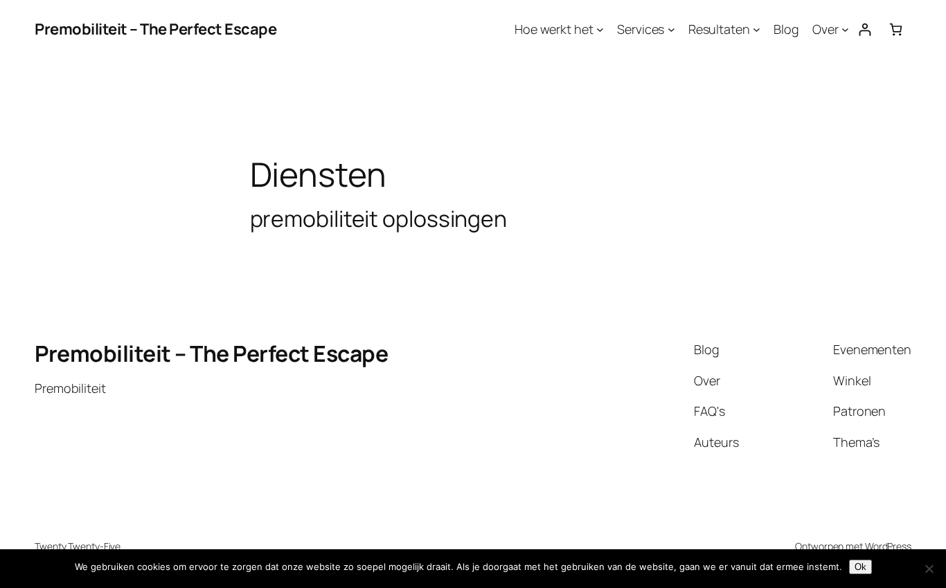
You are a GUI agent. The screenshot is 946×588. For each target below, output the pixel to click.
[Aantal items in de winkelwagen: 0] (895, 29)
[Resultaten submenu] (756, 29)
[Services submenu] (671, 29)
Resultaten (719, 29)
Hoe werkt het (554, 29)
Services (640, 29)
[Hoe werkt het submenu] (600, 29)
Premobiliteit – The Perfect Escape (155, 29)
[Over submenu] (845, 29)
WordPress (888, 546)
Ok (860, 567)
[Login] (864, 29)
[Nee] (929, 569)
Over (825, 29)
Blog (786, 29)
